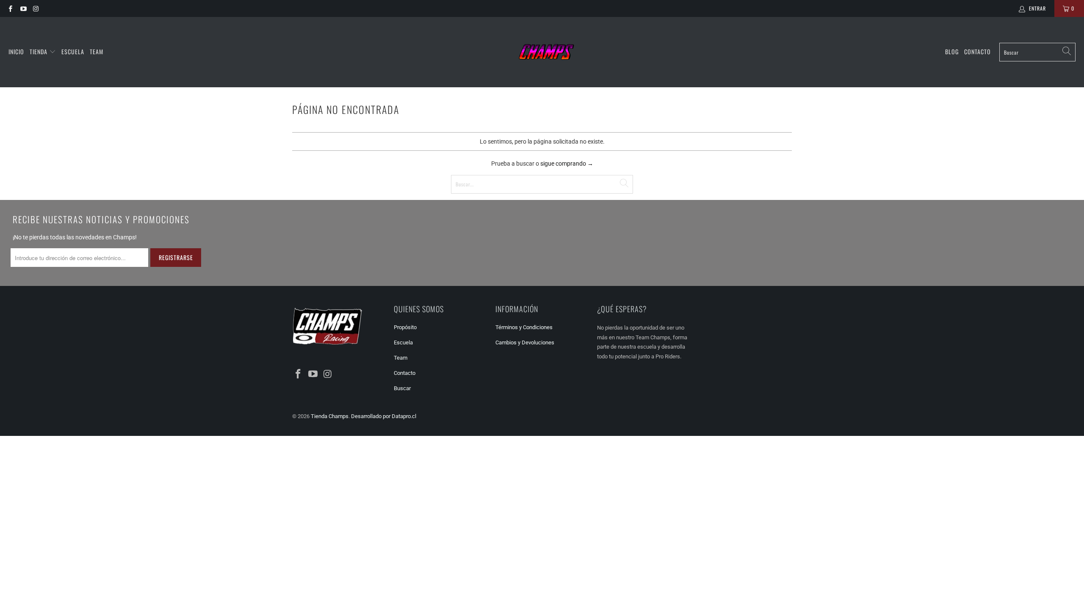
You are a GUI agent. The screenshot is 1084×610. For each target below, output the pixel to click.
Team (96, 51)
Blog (952, 51)
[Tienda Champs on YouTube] (22, 8)
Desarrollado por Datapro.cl (383, 416)
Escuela (72, 51)
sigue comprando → (566, 163)
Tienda (38, 51)
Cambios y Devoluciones (524, 342)
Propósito (405, 327)
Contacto (977, 51)
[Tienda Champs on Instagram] (35, 8)
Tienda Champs (329, 416)
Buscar (402, 388)
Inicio (16, 51)
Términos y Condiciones (524, 327)
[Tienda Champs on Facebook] (10, 8)
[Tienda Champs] (546, 52)
